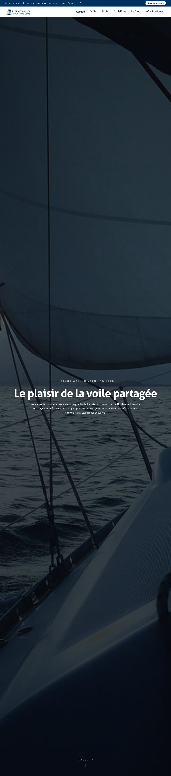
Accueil (80, 11)
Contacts (72, 3)
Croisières (120, 11)
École (105, 11)
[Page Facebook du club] (80, 3)
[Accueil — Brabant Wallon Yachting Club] (18, 12)
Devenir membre (155, 3)
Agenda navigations (36, 3)
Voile (93, 11)
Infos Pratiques (154, 11)
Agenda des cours (57, 3)
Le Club (135, 11)
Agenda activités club (15, 3)
